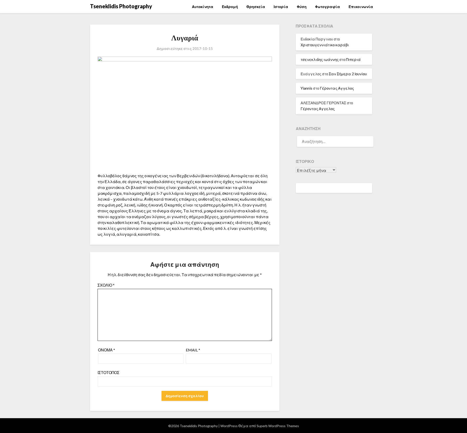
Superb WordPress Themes (278, 426)
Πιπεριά (353, 59)
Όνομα (106, 350)
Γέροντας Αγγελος (337, 88)
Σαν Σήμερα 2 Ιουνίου (348, 74)
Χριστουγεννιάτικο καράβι (325, 45)
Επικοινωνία (361, 6)
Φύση (301, 6)
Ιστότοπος (108, 372)
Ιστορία (281, 6)
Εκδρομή (230, 6)
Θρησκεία (255, 6)
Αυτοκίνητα (202, 6)
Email (193, 350)
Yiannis (306, 88)
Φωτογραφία (327, 6)
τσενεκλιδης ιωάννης (320, 59)
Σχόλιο (106, 285)
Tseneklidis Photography (121, 6)
